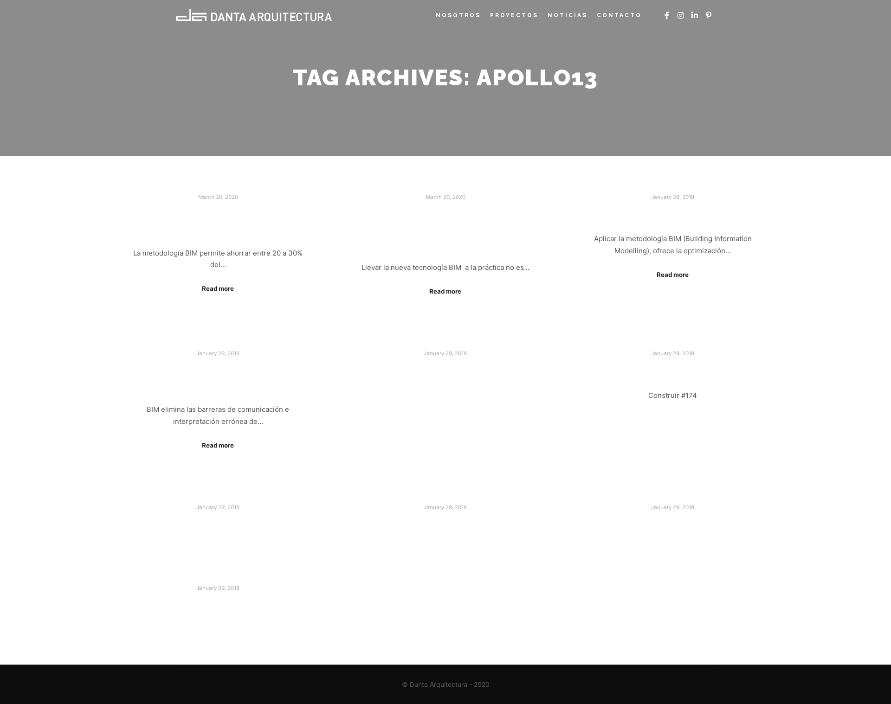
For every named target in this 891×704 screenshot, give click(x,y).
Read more (218, 288)
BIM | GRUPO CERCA (673, 370)
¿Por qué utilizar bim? (672, 214)
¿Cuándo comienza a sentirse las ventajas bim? (445, 228)
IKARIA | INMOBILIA (445, 524)
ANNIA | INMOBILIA (218, 605)
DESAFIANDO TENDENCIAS (445, 370)
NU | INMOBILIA (673, 524)
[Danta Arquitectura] (254, 15)
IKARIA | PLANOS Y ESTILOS (218, 524)
